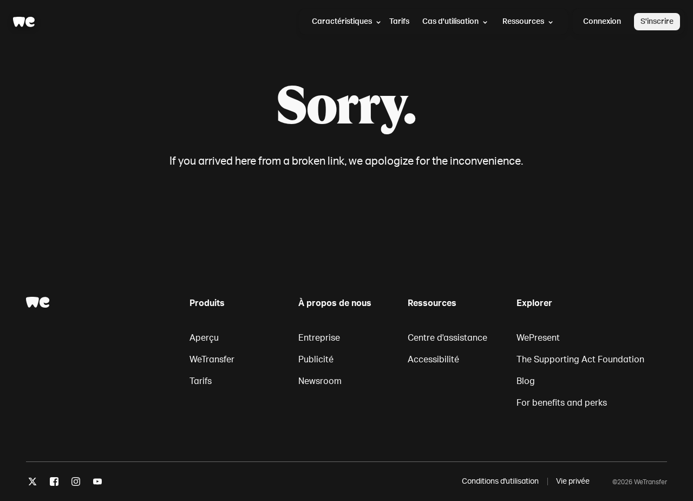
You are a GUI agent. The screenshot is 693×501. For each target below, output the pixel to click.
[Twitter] (32, 483)
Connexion (602, 21)
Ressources (523, 21)
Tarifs (399, 21)
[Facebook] (54, 483)
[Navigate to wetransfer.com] (38, 302)
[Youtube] (97, 483)
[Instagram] (75, 483)
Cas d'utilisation (450, 21)
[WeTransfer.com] (24, 22)
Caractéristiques (342, 21)
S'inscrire (657, 21)
